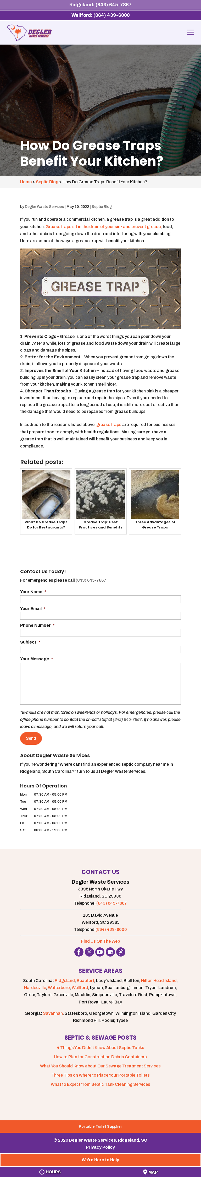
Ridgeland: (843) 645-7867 (100, 4)
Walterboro (59, 987)
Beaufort (85, 980)
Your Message (36, 659)
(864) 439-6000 (111, 929)
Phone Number (37, 625)
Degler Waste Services (44, 207)
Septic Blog (102, 207)
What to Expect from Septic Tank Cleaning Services (100, 1084)
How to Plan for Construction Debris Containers (100, 1057)
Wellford (80, 987)
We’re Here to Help (100, 1160)
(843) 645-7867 (91, 580)
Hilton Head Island (159, 980)
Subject (30, 642)
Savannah (53, 1013)
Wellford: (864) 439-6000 (100, 15)
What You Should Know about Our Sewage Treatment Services (100, 1066)
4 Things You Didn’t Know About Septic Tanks (100, 1047)
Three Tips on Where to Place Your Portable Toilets (100, 1075)
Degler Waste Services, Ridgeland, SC (108, 1140)
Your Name (33, 592)
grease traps (108, 424)
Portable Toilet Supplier (100, 1127)
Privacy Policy (100, 1147)
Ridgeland (65, 980)
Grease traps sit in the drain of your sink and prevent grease (103, 226)
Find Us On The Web (100, 941)
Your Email (33, 608)
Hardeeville (35, 987)
